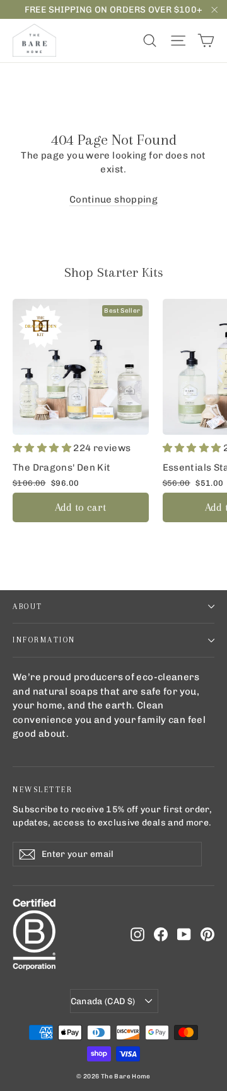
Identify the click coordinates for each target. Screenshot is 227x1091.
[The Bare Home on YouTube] (184, 934)
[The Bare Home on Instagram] (137, 934)
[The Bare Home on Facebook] (161, 934)
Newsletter (43, 789)
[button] (43, 448)
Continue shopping (113, 199)
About (28, 606)
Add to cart (80, 507)
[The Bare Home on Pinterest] (207, 934)
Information (44, 639)
